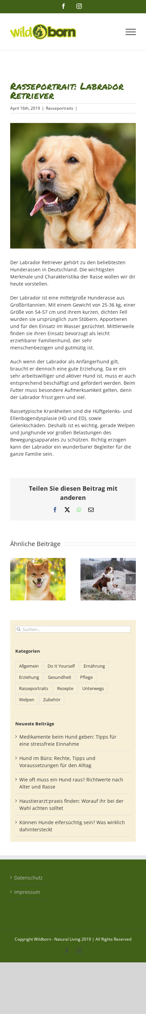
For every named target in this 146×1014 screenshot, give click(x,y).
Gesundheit (59, 677)
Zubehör (51, 700)
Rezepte (65, 688)
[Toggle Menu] (131, 32)
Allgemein (29, 666)
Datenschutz (28, 877)
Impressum (27, 892)
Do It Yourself (61, 666)
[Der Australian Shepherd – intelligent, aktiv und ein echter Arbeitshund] (108, 561)
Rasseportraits (59, 108)
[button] (15, 579)
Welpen (26, 700)
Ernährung (94, 666)
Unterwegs (93, 688)
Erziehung (29, 677)
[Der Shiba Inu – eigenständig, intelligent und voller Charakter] (38, 561)
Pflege (86, 677)
